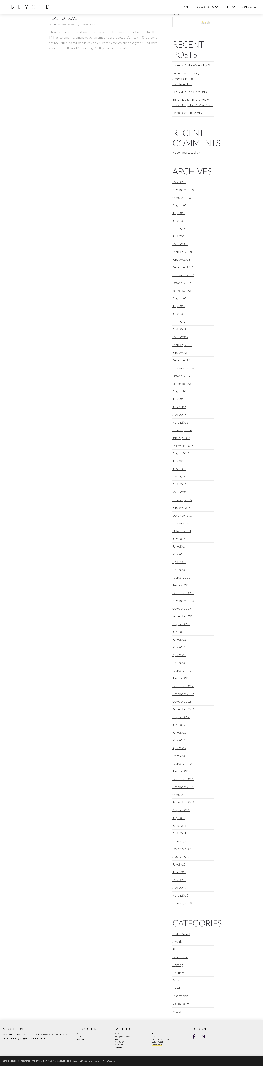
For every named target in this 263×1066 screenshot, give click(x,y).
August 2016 (181, 391)
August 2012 (181, 717)
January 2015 (181, 507)
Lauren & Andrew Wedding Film (192, 65)
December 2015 (183, 446)
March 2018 (180, 244)
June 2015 (179, 469)
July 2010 (178, 864)
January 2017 (181, 352)
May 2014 (179, 554)
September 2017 (183, 290)
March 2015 (180, 492)
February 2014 (182, 577)
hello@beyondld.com (122, 1037)
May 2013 (179, 647)
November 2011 (183, 787)
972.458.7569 (119, 1042)
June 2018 (179, 221)
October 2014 (181, 531)
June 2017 (179, 314)
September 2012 (183, 709)
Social (176, 988)
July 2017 (178, 306)
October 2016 (181, 376)
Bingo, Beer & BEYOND (187, 113)
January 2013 (181, 678)
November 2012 (183, 694)
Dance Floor (180, 957)
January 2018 (181, 259)
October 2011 (181, 794)
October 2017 (181, 283)
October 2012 (181, 701)
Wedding (178, 1011)
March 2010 (180, 895)
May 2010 (179, 880)
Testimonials (180, 996)
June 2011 (179, 825)
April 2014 (179, 562)
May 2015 (179, 476)
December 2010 (183, 849)
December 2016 (183, 360)
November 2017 (183, 275)
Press (175, 980)
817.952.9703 (119, 1045)
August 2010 (181, 856)
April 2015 (179, 484)
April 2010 (179, 887)
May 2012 (179, 740)
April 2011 (179, 833)
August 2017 (181, 298)
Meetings (178, 972)
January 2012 (181, 771)
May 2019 (179, 182)
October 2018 (181, 197)
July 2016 (178, 399)
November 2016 (183, 368)
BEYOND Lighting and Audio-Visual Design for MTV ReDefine (192, 102)
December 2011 (183, 779)
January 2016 (181, 438)
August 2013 (181, 624)
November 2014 (183, 523)
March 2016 (180, 422)
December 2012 (183, 686)
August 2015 (181, 453)
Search (205, 22)
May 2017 (179, 321)
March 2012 (180, 756)
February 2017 (182, 345)
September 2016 (183, 383)
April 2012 (179, 748)
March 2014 (180, 570)
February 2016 (182, 430)
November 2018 (183, 190)
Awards (177, 941)
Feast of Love (63, 18)
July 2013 (178, 632)
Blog (54, 24)
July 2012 (178, 725)
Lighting (177, 965)
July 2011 (178, 818)
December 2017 (183, 267)
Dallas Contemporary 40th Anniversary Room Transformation (189, 78)
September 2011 (183, 802)
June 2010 (179, 872)
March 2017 (180, 337)
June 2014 (179, 546)
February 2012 (182, 763)
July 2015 (178, 461)
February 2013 (182, 670)
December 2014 (183, 515)
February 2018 (182, 252)
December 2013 (183, 593)
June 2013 (179, 639)
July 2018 (178, 213)
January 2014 (181, 585)
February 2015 (182, 500)
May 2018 (179, 228)
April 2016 (179, 414)
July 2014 (178, 539)
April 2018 (179, 236)
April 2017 (179, 329)
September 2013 (183, 616)
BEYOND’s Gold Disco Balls (189, 92)
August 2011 (181, 810)
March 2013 (180, 663)
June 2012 (179, 732)
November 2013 (183, 600)
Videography (180, 1003)
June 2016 (179, 407)
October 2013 (181, 608)
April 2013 (179, 655)
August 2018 (181, 205)
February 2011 (182, 841)
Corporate (81, 1034)
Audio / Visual (181, 934)
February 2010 (182, 903)
